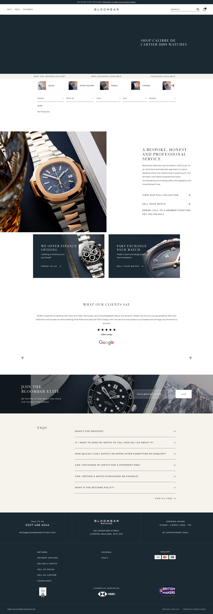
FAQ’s (104, 558)
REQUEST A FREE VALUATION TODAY (119, 2)
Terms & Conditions (194, 609)
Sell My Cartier (46, 575)
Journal (28, 9)
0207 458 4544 (37, 525)
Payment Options (47, 558)
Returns (42, 552)
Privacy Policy (170, 609)
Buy (9, 9)
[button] (125, 431)
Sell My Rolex (45, 569)
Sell (17, 9)
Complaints (44, 581)
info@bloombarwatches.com (37, 532)
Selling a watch (47, 564)
